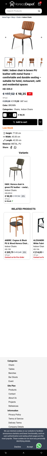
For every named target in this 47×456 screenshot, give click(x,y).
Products (12, 390)
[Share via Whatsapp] (15, 147)
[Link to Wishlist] (41, 453)
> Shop (12, 17)
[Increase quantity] (14, 115)
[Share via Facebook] (11, 147)
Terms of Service (16, 418)
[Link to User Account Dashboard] (23, 453)
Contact (12, 394)
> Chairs (18, 17)
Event (11, 381)
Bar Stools (13, 377)
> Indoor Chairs (26, 17)
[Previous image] (10, 37)
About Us (13, 398)
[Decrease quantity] (5, 115)
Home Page (6, 17)
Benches (12, 373)
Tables (11, 369)
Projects (12, 402)
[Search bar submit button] (39, 11)
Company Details (16, 427)
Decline (17, 447)
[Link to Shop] (6, 453)
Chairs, (17, 109)
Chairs (11, 365)
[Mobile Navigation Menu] (6, 4)
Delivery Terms (15, 423)
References (13, 406)
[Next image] (36, 37)
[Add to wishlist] (40, 122)
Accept (30, 447)
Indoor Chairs (27, 109)
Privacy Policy (15, 414)
